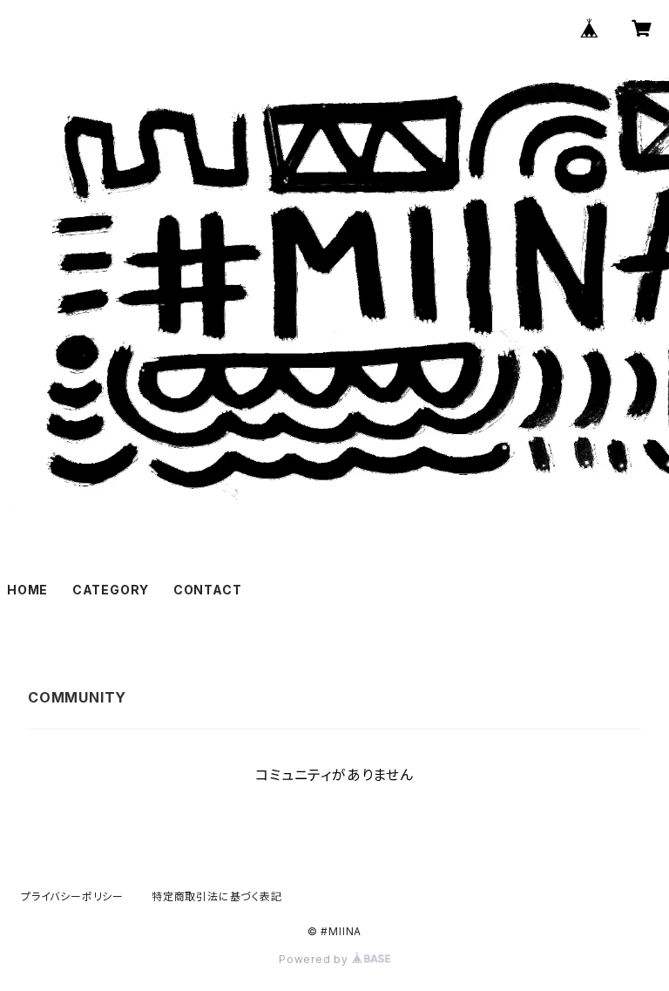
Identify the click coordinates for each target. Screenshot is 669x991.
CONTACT (207, 589)
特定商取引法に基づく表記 (217, 896)
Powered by (315, 959)
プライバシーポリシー (72, 896)
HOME (27, 589)
